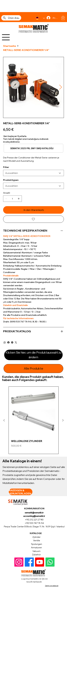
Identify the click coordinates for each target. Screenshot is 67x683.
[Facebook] (8, 342)
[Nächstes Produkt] (63, 420)
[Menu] (6, 37)
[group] (33, 420)
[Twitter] (15, 342)
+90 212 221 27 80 (34, 519)
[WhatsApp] (4, 342)
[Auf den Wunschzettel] (33, 219)
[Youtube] (39, 562)
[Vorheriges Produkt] (4, 420)
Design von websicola (51, 586)
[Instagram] (18, 562)
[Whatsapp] (50, 562)
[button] (63, 18)
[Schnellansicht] (33, 412)
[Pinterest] (12, 342)
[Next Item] (60, 87)
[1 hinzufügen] (19, 199)
